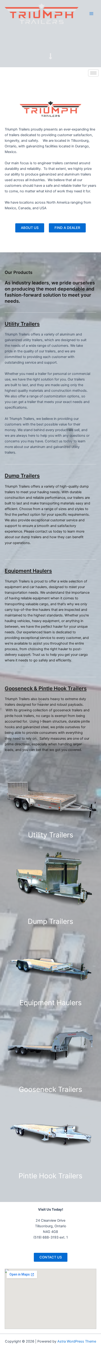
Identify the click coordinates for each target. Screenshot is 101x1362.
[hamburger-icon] (93, 73)
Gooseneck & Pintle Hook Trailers (46, 688)
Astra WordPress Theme (76, 1341)
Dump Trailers (22, 476)
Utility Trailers (22, 324)
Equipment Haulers (28, 571)
